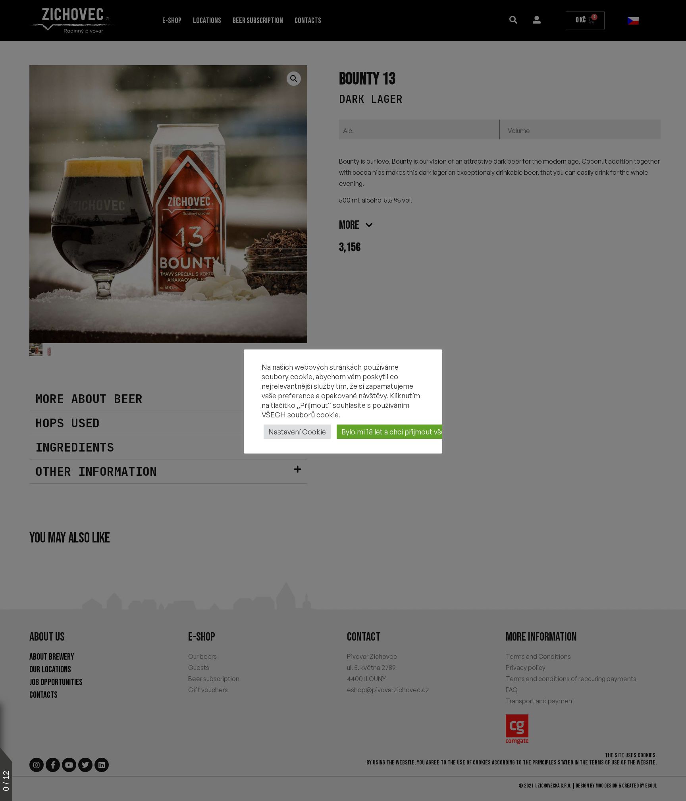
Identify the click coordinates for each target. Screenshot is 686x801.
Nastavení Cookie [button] (297, 431)
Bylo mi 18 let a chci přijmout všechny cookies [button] (414, 431)
